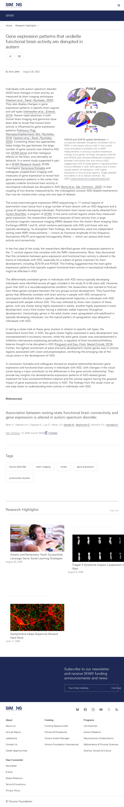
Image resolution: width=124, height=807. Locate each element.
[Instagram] (93, 709)
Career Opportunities (16, 750)
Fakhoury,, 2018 (30, 134)
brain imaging (43, 466)
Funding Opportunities (56, 726)
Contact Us (11, 744)
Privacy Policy (13, 790)
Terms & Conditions (16, 784)
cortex (63, 466)
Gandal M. (69, 424)
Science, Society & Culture (97, 750)
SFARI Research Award (26, 164)
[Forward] (10, 56)
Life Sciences (90, 726)
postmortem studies (19, 478)
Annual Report (13, 732)
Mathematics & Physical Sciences (101, 744)
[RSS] (116, 709)
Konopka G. (112, 424)
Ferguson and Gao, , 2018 (83, 344)
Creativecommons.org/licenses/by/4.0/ (89, 178)
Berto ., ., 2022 (81, 187)
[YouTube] (101, 709)
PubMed (52, 433)
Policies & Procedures (56, 732)
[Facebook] (85, 709)
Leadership (11, 738)
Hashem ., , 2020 (29, 100)
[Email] (19, 56)
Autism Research (92, 732)
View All (114, 510)
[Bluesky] (77, 709)
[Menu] (118, 5)
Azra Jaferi (14, 71)
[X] (108, 709)
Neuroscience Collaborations (99, 738)
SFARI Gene (18, 153)
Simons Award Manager (57, 738)
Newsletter (11, 766)
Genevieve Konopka (33, 168)
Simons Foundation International (62, 744)
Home (9, 25)
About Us (10, 726)
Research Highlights (25, 25)
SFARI (10, 15)
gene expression (85, 466)
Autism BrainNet (16, 214)
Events (9, 772)
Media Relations (14, 778)
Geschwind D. (83, 424)
